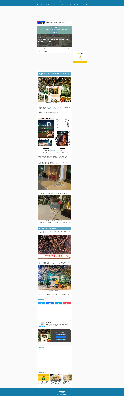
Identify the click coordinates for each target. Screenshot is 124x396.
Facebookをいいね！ (61, 337)
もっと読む (68, 372)
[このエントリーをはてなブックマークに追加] (58, 303)
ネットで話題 (41, 4)
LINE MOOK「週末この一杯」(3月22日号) (52, 107)
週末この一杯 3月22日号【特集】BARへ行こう (55, 150)
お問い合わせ (62, 392)
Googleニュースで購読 (61, 334)
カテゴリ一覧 (83, 4)
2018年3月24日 (49, 160)
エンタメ (55, 4)
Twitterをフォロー (61, 339)
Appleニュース (62, 4)
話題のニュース (48, 4)
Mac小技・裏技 (76, 4)
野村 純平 (48, 322)
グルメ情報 (39, 37)
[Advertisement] (62, 13)
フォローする (42, 326)
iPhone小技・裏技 (69, 4)
